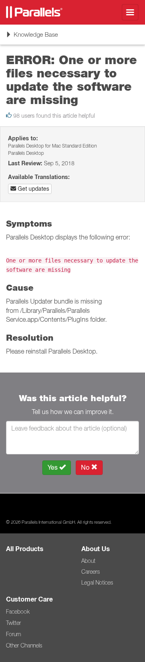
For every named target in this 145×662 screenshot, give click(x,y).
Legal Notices (97, 582)
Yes (53, 467)
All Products (25, 549)
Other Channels (24, 645)
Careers (90, 571)
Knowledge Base (32, 37)
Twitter (13, 623)
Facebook (17, 611)
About (88, 561)
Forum (13, 634)
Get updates (32, 188)
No (86, 467)
